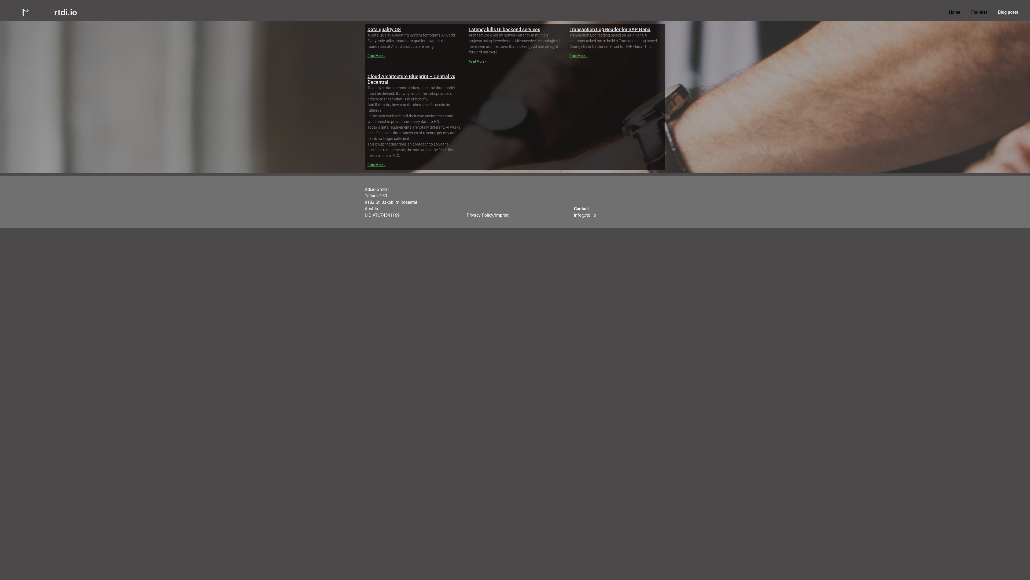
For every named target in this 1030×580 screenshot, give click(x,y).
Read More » (376, 56)
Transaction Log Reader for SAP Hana (609, 29)
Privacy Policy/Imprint (488, 215)
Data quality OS (384, 29)
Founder (979, 12)
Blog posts (1008, 12)
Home (955, 12)
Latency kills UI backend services (504, 29)
